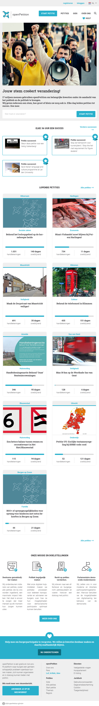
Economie (74, 230)
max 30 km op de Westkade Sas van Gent (74, 374)
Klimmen (74, 265)
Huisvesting (25, 368)
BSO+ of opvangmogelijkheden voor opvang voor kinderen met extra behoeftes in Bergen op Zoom (24, 513)
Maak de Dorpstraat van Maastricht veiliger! (25, 305)
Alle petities (86, 187)
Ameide (24, 334)
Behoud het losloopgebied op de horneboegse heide (24, 236)
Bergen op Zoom (25, 472)
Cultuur (74, 299)
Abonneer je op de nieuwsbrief (20, 690)
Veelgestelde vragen (82, 668)
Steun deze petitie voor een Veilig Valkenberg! (32, 143)
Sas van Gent (74, 334)
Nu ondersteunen (49, 652)
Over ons (86, 13)
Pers (48, 670)
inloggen (80, 3)
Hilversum (24, 196)
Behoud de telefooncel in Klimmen (74, 303)
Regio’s (49, 693)
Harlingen (74, 196)
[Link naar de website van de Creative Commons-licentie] (3, 703)
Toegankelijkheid (81, 690)
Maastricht (24, 265)
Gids (75, 13)
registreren (68, 3)
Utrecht (74, 403)
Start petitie (48, 13)
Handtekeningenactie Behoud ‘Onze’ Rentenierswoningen (24, 374)
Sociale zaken (25, 230)
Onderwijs (74, 437)
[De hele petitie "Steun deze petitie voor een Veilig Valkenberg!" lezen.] (12, 148)
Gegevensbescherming (83, 685)
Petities (65, 13)
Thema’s (49, 690)
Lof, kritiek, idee (53, 673)
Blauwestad (25, 403)
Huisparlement (80, 670)
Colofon (77, 687)
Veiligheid (25, 299)
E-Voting (77, 673)
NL (92, 3)
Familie (25, 507)
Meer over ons (49, 618)
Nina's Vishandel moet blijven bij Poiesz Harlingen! (74, 236)
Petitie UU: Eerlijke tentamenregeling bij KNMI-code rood (74, 443)
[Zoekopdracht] (95, 13)
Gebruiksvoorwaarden (83, 682)
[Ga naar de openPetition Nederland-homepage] (15, 15)
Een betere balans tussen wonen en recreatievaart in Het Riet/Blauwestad (25, 444)
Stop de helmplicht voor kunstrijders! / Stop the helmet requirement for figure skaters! (82, 145)
